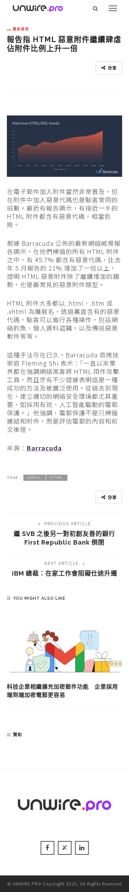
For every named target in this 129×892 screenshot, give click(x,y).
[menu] (113, 8)
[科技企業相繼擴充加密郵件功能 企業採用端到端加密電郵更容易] (64, 644)
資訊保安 (21, 29)
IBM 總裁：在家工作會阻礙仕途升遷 (64, 573)
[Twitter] (65, 848)
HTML (56, 477)
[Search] (95, 8)
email (35, 477)
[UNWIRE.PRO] (38, 7)
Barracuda (44, 447)
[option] (64, 655)
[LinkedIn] (82, 848)
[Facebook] (47, 848)
